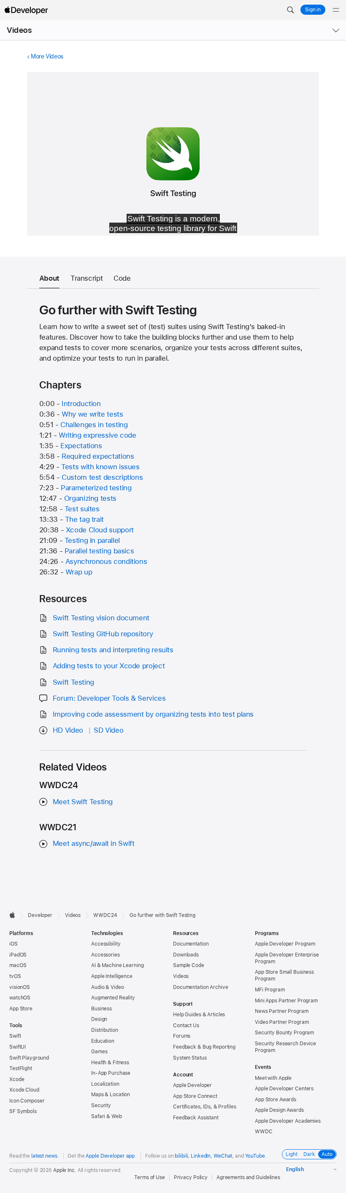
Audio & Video (107, 987)
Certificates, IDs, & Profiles (204, 1107)
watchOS (19, 998)
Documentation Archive (200, 987)
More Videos (47, 56)
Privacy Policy (191, 1177)
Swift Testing (73, 682)
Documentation (190, 944)
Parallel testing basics (99, 551)
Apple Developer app (110, 1156)
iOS (13, 944)
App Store (20, 1009)
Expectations (81, 445)
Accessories (105, 955)
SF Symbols (23, 1111)
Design (99, 1019)
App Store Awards (275, 1100)
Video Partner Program (281, 1022)
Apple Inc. (64, 1170)
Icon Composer (26, 1101)
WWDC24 (105, 915)
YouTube (255, 1156)
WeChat (223, 1156)
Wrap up (78, 572)
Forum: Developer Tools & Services (109, 698)
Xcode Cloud (24, 1090)
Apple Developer (192, 1085)
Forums (181, 1036)
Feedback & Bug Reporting (204, 1047)
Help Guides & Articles (199, 1015)
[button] (290, 10)
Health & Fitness (110, 1062)
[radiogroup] (309, 1154)
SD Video (108, 730)
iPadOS (18, 955)
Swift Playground (29, 1058)
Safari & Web (106, 1116)
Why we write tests (92, 414)
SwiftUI (17, 1047)
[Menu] (336, 10)
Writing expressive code (97, 435)
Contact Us (186, 1025)
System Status (189, 1058)
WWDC (264, 1132)
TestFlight (20, 1068)
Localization (105, 1084)
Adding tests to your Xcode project (109, 666)
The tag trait (84, 519)
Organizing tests (90, 498)
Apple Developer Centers (284, 1089)
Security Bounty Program (284, 1033)
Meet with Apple (273, 1078)
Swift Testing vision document (101, 618)
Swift (15, 1036)
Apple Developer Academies (288, 1121)
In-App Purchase (110, 1073)
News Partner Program (281, 1011)
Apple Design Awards (279, 1110)
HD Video (68, 730)
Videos (19, 30)
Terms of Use (149, 1177)
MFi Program (270, 990)
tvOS (15, 976)
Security (101, 1105)
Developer (40, 915)
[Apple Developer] (26, 10)
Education (102, 1041)
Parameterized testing (96, 488)
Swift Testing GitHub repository (103, 634)
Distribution (104, 1030)
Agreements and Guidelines (248, 1177)
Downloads (186, 955)
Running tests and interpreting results (113, 650)
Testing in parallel (92, 540)
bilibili (181, 1156)
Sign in (313, 10)
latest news (44, 1156)
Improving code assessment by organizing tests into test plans (153, 714)
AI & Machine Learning (117, 965)
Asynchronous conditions (106, 561)
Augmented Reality (113, 998)
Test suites (82, 509)
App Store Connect (195, 1096)
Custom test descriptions (102, 477)
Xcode (16, 1079)
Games (99, 1052)
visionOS (19, 987)
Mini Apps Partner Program (286, 1001)
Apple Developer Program (285, 944)
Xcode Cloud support (100, 530)
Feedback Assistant (196, 1118)
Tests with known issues (100, 466)
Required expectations (98, 456)
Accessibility (105, 944)
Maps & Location (110, 1094)
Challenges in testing (93, 424)
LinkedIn (201, 1156)
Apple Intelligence (111, 976)
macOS (17, 965)
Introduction (81, 403)
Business (101, 1009)
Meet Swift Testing (83, 801)
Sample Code (188, 965)
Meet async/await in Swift (94, 843)
